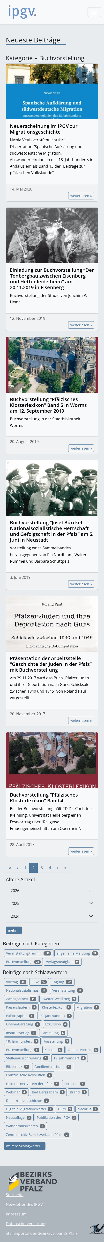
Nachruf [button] (87, 1109)
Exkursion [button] (55, 1024)
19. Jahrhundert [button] (68, 1058)
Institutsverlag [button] (20, 1032)
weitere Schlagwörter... (24, 1146)
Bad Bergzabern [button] (47, 1092)
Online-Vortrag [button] (82, 1049)
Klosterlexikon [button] (56, 1007)
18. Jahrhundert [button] (21, 1041)
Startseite (14, 1194)
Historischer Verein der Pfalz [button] (31, 1083)
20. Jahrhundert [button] (54, 1015)
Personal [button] (73, 1083)
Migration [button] (86, 1007)
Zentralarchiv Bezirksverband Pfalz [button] (36, 1134)
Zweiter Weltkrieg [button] (58, 998)
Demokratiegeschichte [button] (26, 1100)
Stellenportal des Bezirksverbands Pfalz (41, 1233)
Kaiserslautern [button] (20, 1007)
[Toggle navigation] (94, 12)
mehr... (14, 930)
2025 (15, 903)
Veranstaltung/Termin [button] (28, 953)
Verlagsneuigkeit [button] (62, 961)
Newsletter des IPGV (24, 1204)
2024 (15, 916)
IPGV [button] (38, 982)
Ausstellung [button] (56, 1041)
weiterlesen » (81, 195)
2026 (15, 890)
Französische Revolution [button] (28, 1075)
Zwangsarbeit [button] (20, 998)
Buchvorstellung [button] (22, 961)
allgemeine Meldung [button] (77, 953)
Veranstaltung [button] (67, 990)
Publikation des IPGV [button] (56, 1117)
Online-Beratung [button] (22, 1024)
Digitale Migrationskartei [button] (28, 1109)
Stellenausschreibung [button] (26, 1058)
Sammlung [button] (52, 1032)
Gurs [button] (64, 1109)
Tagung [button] (61, 982)
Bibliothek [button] (16, 1066)
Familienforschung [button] (52, 1066)
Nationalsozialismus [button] (25, 990)
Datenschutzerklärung (26, 1223)
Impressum (16, 1214)
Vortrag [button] (15, 982)
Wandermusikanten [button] (24, 1126)
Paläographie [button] (19, 1015)
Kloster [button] (53, 1049)
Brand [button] (77, 1092)
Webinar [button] (15, 1092)
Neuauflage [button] (18, 1117)
